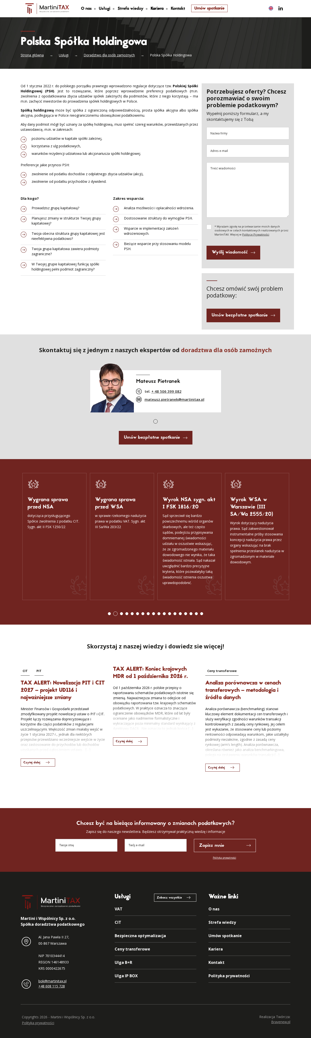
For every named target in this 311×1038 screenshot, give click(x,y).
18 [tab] (201, 613)
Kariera (215, 949)
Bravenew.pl (280, 1022)
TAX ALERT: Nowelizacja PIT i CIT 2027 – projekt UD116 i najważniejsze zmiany (63, 690)
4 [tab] (126, 613)
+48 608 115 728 (51, 986)
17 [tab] (196, 613)
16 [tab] (191, 613)
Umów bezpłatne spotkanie (240, 315)
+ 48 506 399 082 (166, 391)
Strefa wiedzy (130, 9)
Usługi (104, 9)
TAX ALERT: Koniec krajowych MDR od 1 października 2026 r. (150, 673)
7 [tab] (142, 613)
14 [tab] (180, 613)
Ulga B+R (123, 962)
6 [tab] (137, 613)
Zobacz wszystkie (169, 897)
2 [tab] (115, 613)
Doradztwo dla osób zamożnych (109, 55)
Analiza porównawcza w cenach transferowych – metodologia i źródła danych (243, 690)
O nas (86, 9)
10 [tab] (158, 613)
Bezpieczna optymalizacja (140, 935)
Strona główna (32, 55)
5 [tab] (132, 613)
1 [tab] (155, 421)
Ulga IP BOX (126, 975)
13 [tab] (174, 613)
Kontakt (178, 9)
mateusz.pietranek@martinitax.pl (174, 399)
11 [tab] (164, 613)
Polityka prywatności (224, 857)
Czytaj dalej (31, 762)
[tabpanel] (155, 386)
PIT (39, 671)
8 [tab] (148, 613)
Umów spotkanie (209, 8)
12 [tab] (169, 613)
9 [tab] (153, 613)
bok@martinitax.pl (52, 981)
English (271, 8)
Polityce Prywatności (255, 234)
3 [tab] (121, 613)
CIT (25, 671)
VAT (118, 909)
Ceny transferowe (222, 671)
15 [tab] (185, 613)
